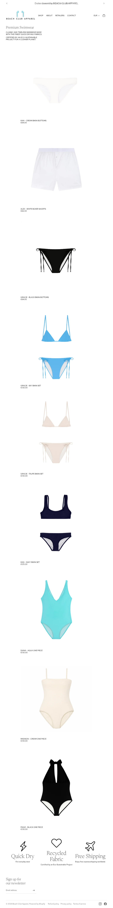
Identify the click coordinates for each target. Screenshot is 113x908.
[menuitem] (40, 15)
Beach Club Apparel (20, 904)
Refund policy (53, 904)
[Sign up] (33, 890)
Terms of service (79, 904)
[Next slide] (104, 3)
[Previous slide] (7, 3)
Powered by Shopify (37, 904)
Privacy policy (66, 904)
